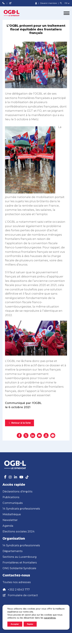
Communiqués (13, 503)
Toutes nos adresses (17, 582)
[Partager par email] (39, 435)
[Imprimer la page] (52, 435)
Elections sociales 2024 (18, 531)
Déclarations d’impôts (17, 491)
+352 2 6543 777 (19, 589)
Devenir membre (48, 3)
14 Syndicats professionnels (21, 508)
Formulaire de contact (23, 595)
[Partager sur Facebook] (19, 435)
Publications (11, 497)
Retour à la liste (21, 423)
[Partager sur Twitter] (25, 435)
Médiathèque (12, 514)
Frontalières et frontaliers (20, 562)
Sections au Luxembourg (20, 556)
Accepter (15, 624)
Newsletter (10, 520)
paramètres (50, 617)
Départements (13, 551)
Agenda (8, 525)
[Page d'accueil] (15, 13)
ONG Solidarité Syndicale (19, 568)
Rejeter (30, 624)
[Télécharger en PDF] (46, 435)
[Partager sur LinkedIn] (32, 435)
